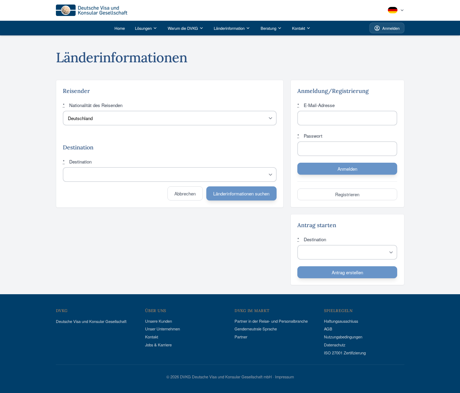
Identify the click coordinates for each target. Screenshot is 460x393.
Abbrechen (185, 193)
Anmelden (391, 28)
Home (119, 28)
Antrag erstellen (347, 272)
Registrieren (347, 194)
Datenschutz (334, 344)
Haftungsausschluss (341, 321)
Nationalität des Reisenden (92, 105)
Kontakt (151, 336)
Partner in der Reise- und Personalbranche (271, 321)
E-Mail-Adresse (316, 105)
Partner (241, 336)
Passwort (309, 135)
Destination (77, 161)
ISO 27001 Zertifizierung (345, 352)
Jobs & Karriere (158, 344)
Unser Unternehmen (162, 328)
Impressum (284, 376)
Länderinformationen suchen (241, 193)
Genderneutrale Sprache (256, 328)
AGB (328, 328)
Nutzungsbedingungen (343, 336)
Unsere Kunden (158, 321)
